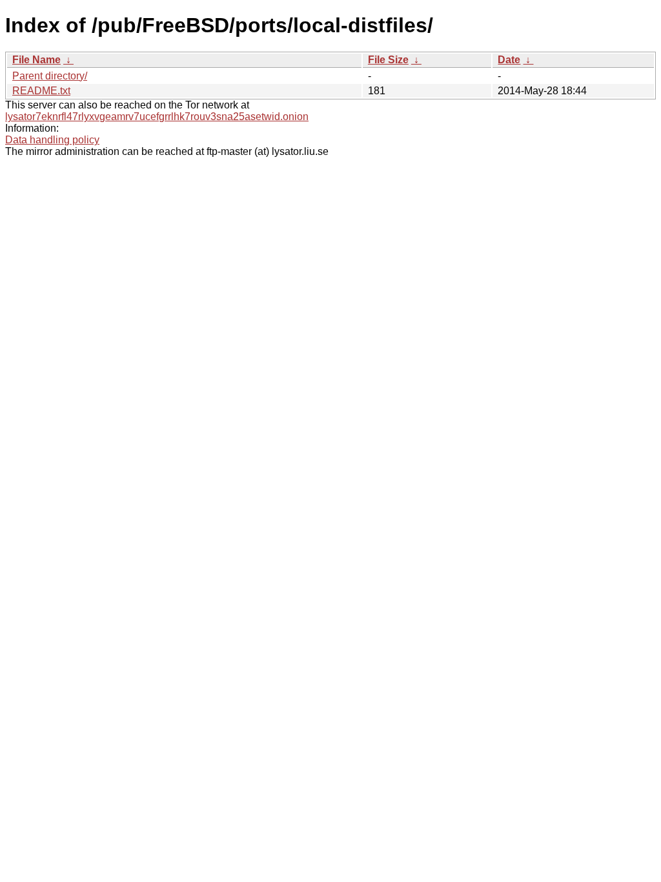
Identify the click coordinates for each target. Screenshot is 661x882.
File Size (388, 59)
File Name (36, 59)
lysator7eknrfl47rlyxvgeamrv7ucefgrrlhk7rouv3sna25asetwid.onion (157, 116)
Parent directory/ (49, 75)
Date (509, 59)
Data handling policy (52, 139)
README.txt (41, 90)
